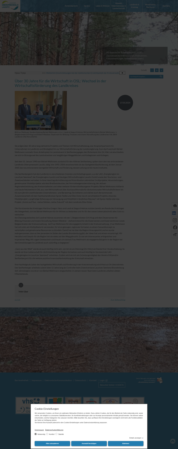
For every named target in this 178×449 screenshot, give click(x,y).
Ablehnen (125, 443)
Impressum (39, 430)
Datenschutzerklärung (54, 430)
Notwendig (41, 434)
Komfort (52, 434)
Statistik (61, 434)
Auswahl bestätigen (89, 443)
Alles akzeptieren (52, 443)
